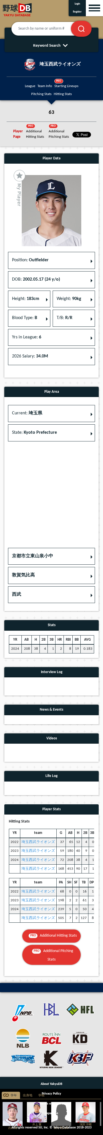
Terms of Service (51, 1103)
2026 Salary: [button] (30, 356)
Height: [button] (25, 299)
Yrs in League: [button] (26, 337)
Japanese (51, 1113)
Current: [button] (27, 413)
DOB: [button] (36, 279)
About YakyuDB (51, 1084)
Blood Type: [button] (24, 318)
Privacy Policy (51, 1093)
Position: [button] (30, 260)
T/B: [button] (64, 318)
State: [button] (34, 432)
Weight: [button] (69, 299)
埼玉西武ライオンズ (38, 842)
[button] (51, 556)
